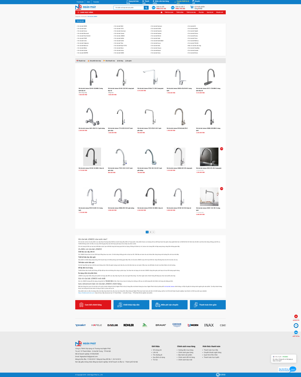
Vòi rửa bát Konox (82, 31)
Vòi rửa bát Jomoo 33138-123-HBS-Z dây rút (150, 208)
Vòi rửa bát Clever (193, 38)
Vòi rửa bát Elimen (193, 53)
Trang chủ (161, 12)
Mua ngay (92, 97)
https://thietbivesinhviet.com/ (86, 293)
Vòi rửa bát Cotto (82, 40)
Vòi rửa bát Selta (155, 45)
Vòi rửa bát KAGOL (193, 28)
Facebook (80, 2)
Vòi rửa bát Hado (155, 38)
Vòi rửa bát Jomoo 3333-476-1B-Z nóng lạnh (208, 168)
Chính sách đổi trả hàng (186, 357)
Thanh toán (145, 2)
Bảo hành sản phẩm (185, 355)
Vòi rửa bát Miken (82, 48)
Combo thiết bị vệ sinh (183, 2)
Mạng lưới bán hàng (132, 2)
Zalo (88, 2)
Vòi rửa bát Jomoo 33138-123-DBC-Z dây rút (91, 168)
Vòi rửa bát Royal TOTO (120, 45)
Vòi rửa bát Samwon (156, 26)
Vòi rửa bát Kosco (156, 43)
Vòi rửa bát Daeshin (156, 31)
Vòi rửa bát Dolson (193, 33)
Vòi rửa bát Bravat (156, 50)
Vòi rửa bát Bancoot (83, 45)
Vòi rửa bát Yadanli (193, 31)
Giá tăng (120, 61)
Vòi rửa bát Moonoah (83, 33)
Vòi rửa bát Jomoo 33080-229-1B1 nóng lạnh (179, 168)
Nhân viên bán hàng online (161, 2)
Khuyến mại (82, 61)
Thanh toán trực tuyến (211, 357)
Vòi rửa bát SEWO (82, 26)
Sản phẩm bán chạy (95, 61)
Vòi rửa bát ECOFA (156, 28)
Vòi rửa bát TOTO (119, 28)
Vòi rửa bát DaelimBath (157, 40)
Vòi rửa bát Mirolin (156, 36)
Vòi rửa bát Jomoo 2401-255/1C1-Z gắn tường (92, 128)
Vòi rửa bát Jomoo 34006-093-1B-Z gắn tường (121, 208)
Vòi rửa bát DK (192, 26)
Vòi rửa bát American (120, 31)
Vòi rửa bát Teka (118, 43)
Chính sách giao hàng (185, 352)
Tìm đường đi (157, 355)
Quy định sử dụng (159, 357)
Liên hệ (155, 352)
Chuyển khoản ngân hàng (212, 352)
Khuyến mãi (196, 2)
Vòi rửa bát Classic (156, 48)
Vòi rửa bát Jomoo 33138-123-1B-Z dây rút (179, 208)
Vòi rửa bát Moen (119, 48)
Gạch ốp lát (210, 12)
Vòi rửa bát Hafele (119, 38)
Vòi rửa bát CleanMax (193, 48)
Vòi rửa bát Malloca (193, 40)
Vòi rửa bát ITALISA (193, 43)
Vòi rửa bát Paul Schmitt (84, 36)
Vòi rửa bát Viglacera (83, 43)
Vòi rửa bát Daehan (156, 33)
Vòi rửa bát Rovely (193, 36)
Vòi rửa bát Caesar (119, 33)
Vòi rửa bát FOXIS (82, 38)
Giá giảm (129, 61)
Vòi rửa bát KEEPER (83, 53)
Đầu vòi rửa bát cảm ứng (194, 45)
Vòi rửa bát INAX (118, 26)
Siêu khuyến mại (110, 61)
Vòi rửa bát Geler (82, 28)
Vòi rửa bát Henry (155, 53)
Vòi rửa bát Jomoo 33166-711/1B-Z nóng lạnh (150, 88)
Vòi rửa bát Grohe (119, 50)
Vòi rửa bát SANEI (119, 53)
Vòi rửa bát (84, 16)
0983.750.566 (296, 336)
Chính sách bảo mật (185, 360)
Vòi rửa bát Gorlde (82, 50)
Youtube (96, 2)
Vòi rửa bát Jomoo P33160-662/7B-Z (177, 128)
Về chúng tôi (157, 350)
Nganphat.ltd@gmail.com (89, 356)
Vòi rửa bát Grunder (193, 50)
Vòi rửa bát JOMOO (119, 36)
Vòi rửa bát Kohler (119, 40)
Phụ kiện (201, 12)
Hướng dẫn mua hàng (185, 350)
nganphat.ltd (296, 319)
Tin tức (155, 360)
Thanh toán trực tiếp (211, 350)
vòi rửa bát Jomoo (169, 286)
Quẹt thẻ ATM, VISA (211, 355)
